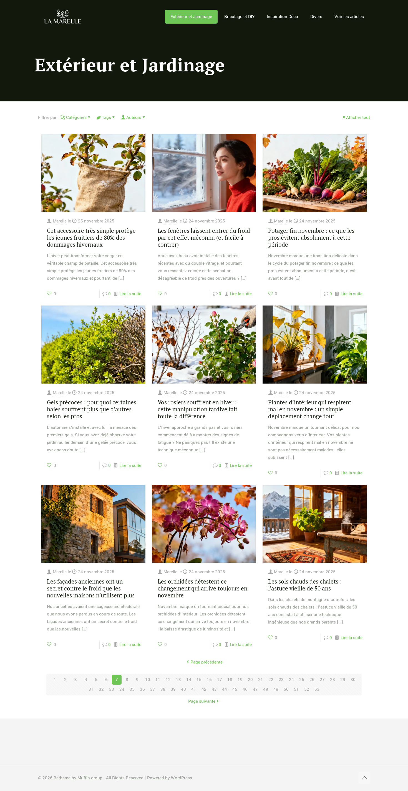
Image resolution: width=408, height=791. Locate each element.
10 (147, 680)
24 (291, 680)
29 (342, 680)
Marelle (60, 221)
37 (152, 689)
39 (173, 689)
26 (311, 680)
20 (250, 680)
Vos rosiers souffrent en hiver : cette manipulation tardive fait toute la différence (198, 409)
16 (209, 680)
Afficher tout (358, 117)
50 (286, 689)
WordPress (181, 778)
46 (245, 689)
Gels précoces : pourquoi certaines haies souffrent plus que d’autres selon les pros (91, 409)
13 (178, 680)
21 (260, 680)
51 (296, 689)
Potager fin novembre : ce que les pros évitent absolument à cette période (311, 237)
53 (316, 689)
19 (240, 680)
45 (234, 689)
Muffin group (89, 778)
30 (353, 680)
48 (265, 689)
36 (142, 689)
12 (168, 680)
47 (255, 689)
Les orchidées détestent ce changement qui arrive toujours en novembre (202, 588)
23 (281, 680)
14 (188, 680)
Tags (106, 117)
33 (111, 689)
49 (275, 689)
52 (306, 689)
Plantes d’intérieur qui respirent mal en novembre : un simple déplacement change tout (309, 409)
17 (219, 680)
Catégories (76, 117)
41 (193, 689)
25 (301, 680)
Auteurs (133, 117)
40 (183, 689)
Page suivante (201, 701)
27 (322, 680)
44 (224, 689)
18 (229, 680)
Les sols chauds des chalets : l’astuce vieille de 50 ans (305, 584)
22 (270, 680)
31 (91, 689)
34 (121, 689)
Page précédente (206, 662)
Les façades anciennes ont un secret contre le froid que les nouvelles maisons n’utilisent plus (91, 588)
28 (332, 680)
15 (199, 680)
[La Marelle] (63, 16)
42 (204, 689)
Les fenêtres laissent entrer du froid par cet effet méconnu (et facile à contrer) (204, 237)
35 (132, 689)
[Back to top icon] (364, 778)
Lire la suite (130, 294)
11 (157, 680)
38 (162, 689)
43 (214, 689)
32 (101, 689)
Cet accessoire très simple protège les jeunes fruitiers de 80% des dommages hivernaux (91, 237)
